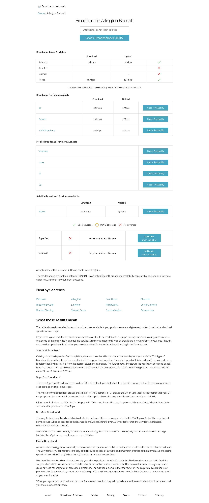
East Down (111, 299)
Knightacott (112, 304)
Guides (94, 495)
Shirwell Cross (78, 310)
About (48, 495)
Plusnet (42, 119)
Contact (142, 495)
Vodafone (43, 151)
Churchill (145, 299)
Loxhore (75, 304)
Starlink (42, 211)
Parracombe (147, 310)
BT (40, 108)
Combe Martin (113, 310)
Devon (41, 13)
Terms (126, 495)
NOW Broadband (47, 130)
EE (40, 173)
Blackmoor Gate (44, 304)
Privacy (110, 495)
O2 (40, 185)
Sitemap (159, 495)
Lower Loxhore (149, 304)
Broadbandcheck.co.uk (54, 6)
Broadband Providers (71, 495)
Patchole (41, 299)
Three (41, 162)
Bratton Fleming (44, 310)
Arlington (76, 299)
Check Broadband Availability (104, 37)
